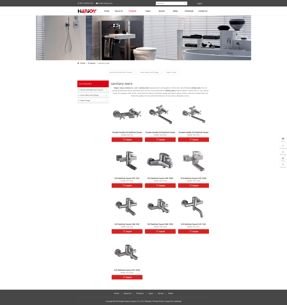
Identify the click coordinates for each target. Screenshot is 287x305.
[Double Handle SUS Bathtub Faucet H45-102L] (193, 114)
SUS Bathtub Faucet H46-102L (127, 224)
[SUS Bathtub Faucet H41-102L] (193, 206)
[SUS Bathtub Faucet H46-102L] (127, 206)
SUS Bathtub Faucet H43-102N (160, 178)
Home (116, 293)
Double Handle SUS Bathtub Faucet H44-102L (160, 132)
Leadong (177, 301)
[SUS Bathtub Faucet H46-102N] (160, 206)
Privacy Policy (158, 301)
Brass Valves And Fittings (149, 72)
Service (161, 293)
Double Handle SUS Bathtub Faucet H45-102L (193, 132)
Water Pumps (171, 72)
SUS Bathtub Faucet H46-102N (160, 224)
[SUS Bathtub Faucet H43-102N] (160, 160)
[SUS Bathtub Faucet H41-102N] (127, 252)
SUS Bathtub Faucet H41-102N (127, 270)
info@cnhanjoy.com (105, 3)
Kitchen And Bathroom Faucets (121, 72)
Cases (150, 293)
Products (140, 293)
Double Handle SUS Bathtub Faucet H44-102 (127, 132)
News (170, 293)
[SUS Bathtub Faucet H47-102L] (127, 160)
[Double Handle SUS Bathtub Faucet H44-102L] (160, 114)
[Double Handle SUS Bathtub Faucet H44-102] (127, 114)
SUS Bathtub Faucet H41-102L (193, 224)
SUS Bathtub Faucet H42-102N (193, 178)
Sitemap (148, 301)
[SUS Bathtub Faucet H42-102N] (193, 160)
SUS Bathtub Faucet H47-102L (127, 178)
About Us (128, 293)
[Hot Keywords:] (185, 3)
